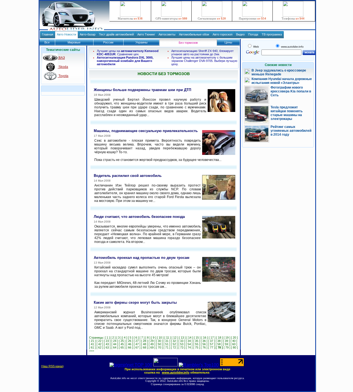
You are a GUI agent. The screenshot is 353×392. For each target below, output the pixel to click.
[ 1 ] (107, 337)
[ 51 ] (167, 344)
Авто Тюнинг (146, 34)
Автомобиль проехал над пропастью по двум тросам (141, 258)
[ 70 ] (159, 347)
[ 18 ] (219, 337)
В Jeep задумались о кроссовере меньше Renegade (279, 72)
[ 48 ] (144, 344)
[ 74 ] (189, 347)
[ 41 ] (92, 344)
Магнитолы (130, 18)
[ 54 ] (189, 344)
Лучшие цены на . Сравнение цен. (128, 52)
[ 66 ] (129, 347)
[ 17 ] (212, 337)
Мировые (74, 42)
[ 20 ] (234, 337)
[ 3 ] (118, 337)
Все (47, 42)
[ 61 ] (92, 347)
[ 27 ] (137, 340)
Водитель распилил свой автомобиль (128, 176)
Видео (240, 34)
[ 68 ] (144, 347)
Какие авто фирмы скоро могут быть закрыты (135, 302)
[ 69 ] (152, 347)
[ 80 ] (234, 347)
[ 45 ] (122, 344)
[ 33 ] (181, 340)
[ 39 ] (226, 340)
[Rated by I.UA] (165, 365)
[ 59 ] (226, 344)
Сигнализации (212, 18)
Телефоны (293, 18)
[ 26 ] (129, 340)
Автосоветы (167, 34)
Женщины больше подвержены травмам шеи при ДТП (142, 90)
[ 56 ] (204, 344)
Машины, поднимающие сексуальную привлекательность (146, 131)
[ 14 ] (189, 337)
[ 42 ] (100, 344)
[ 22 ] (100, 340)
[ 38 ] (219, 340)
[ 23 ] (107, 340)
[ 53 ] (181, 344)
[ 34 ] (189, 340)
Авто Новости (66, 34)
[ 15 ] (197, 337)
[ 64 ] (114, 347)
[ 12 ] (175, 337)
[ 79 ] (227, 347)
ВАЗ (61, 58)
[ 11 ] (167, 337)
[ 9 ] (153, 337)
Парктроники (252, 18)
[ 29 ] (152, 340)
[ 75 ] (196, 347)
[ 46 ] (129, 344)
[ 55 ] (196, 344)
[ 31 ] (167, 340)
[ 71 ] (167, 347)
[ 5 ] (130, 337)
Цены (228, 42)
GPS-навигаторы (171, 18)
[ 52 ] (174, 344)
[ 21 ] (92, 340)
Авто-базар (87, 34)
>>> (91, 350)
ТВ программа (272, 34)
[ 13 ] (182, 337)
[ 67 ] (137, 347)
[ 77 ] (211, 347)
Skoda (63, 67)
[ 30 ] (159, 340)
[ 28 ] (144, 340)
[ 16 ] (204, 337)
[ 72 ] (174, 347)
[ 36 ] (204, 340)
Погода (253, 34)
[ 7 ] (142, 337)
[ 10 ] (160, 337)
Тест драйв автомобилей (116, 34)
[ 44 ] (114, 344)
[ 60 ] (234, 344)
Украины (141, 42)
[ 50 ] (159, 344)
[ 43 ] (107, 344)
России (108, 42)
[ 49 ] (152, 344)
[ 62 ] (100, 347)
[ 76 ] (204, 347)
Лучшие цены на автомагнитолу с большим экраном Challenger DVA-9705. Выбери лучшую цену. (204, 61)
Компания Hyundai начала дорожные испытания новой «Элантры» (282, 81)
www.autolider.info (175, 372)
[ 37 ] (211, 340)
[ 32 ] (174, 340)
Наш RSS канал (52, 366)
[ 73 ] (181, 347)
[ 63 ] (107, 347)
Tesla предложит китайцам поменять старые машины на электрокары (287, 113)
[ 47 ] (137, 344)
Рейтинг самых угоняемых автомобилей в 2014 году (291, 130)
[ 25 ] (122, 340)
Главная (47, 34)
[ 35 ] (196, 340)
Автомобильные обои (194, 34)
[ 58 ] (219, 344)
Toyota (63, 76)
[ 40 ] (234, 340)
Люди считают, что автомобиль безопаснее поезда (139, 217)
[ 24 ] (114, 340)
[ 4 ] (124, 337)
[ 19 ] (227, 337)
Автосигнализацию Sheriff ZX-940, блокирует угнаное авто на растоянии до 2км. (202, 52)
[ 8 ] (147, 337)
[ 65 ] (122, 347)
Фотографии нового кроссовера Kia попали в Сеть (291, 91)
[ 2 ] (113, 337)
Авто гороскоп (222, 34)
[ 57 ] (211, 344)
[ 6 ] (136, 337)
